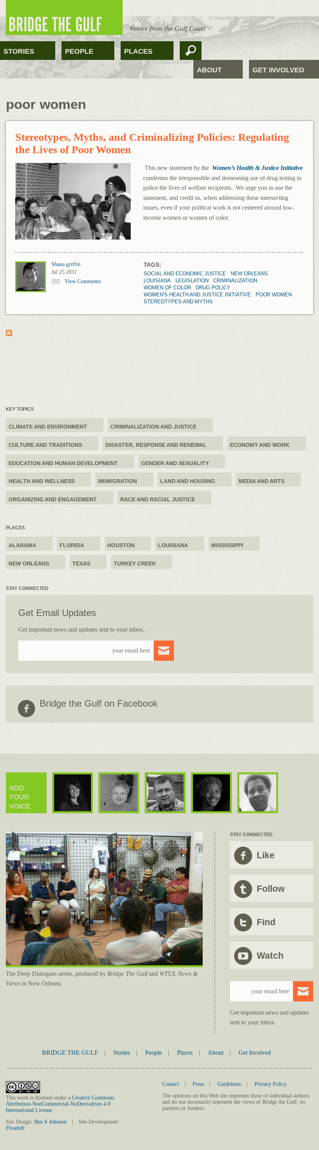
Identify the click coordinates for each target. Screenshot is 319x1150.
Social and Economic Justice (185, 274)
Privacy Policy (270, 1084)
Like (266, 855)
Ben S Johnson (50, 1122)
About (209, 70)
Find (266, 922)
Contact (170, 1084)
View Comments (83, 281)
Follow (271, 889)
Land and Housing (187, 481)
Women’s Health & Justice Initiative (257, 168)
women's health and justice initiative (197, 295)
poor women (274, 295)
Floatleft (15, 1128)
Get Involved (278, 70)
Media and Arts (261, 481)
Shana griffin (66, 264)
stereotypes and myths (178, 302)
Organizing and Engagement (53, 499)
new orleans (249, 274)
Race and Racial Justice (157, 499)
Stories (19, 51)
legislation (192, 281)
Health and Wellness (42, 481)
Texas (81, 563)
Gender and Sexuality (175, 463)
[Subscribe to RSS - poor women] (9, 334)
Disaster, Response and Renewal (156, 445)
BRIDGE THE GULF (70, 1052)
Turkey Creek (135, 563)
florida (72, 545)
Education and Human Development (63, 463)
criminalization (235, 281)
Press (198, 1084)
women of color (167, 288)
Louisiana (157, 281)
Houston (121, 545)
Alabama (22, 545)
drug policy (213, 288)
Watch (270, 955)
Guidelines (229, 1084)
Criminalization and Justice (153, 427)
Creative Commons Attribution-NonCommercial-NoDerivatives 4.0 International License (60, 1104)
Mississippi (227, 545)
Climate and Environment (48, 427)
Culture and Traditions (45, 445)
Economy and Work (259, 445)
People (79, 51)
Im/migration (117, 481)
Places (138, 51)
